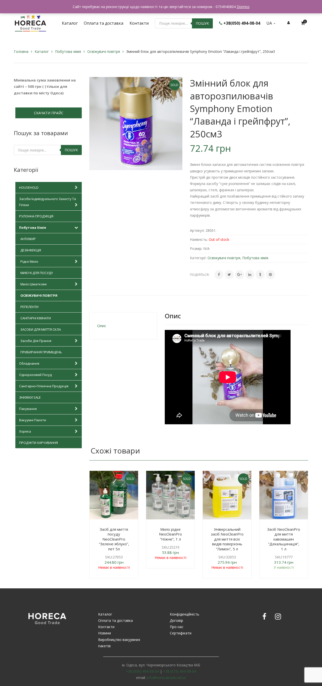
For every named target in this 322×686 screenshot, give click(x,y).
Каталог (42, 51)
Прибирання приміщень (41, 352)
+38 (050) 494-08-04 (142, 671)
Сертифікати (180, 633)
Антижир (28, 239)
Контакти (106, 626)
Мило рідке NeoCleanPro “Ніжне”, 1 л (170, 534)
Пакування (28, 408)
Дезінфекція (30, 250)
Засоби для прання (35, 340)
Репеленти (29, 306)
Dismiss (243, 6)
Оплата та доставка (115, 620)
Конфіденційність (184, 614)
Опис (101, 325)
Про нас (176, 626)
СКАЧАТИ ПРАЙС (48, 112)
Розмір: (196, 248)
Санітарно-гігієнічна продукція (43, 386)
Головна (21, 51)
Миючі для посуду (36, 273)
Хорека (25, 431)
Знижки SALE (30, 397)
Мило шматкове (33, 284)
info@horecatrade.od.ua (166, 677)
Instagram (278, 617)
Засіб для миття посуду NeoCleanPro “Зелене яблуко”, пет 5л (114, 539)
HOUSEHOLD (28, 187)
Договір (176, 620)
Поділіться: (199, 274)
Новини (104, 633)
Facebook (264, 617)
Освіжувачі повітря (103, 51)
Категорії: (198, 257)
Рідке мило (29, 261)
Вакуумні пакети (32, 420)
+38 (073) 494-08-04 (179, 671)
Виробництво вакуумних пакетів (119, 642)
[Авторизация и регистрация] (288, 22)
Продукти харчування (38, 442)
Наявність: (199, 239)
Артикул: (197, 230)
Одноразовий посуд (35, 374)
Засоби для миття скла (40, 329)
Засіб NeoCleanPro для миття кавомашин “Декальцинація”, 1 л (283, 539)
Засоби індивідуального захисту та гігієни (47, 202)
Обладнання (29, 363)
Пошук (202, 23)
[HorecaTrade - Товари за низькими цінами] (30, 22)
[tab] (123, 325)
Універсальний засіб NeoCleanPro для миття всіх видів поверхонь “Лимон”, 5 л (227, 539)
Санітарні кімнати (35, 318)
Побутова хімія (68, 51)
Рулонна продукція (36, 216)
